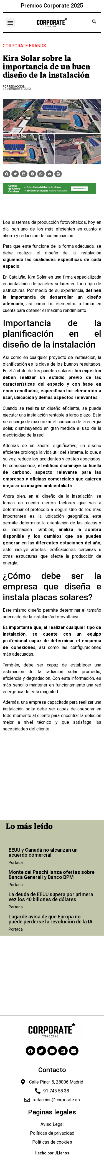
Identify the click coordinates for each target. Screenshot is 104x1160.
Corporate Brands (24, 45)
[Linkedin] (63, 1050)
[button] (10, 22)
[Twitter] (41, 1050)
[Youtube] (52, 1050)
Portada (16, 862)
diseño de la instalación (73, 253)
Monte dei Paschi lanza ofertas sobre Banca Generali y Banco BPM (52, 874)
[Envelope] (73, 1050)
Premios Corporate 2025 (52, 5)
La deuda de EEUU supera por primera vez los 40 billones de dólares (51, 896)
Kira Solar (37, 277)
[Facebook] (30, 1050)
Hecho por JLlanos (52, 1153)
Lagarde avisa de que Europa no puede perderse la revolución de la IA (51, 919)
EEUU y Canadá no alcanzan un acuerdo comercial (43, 852)
